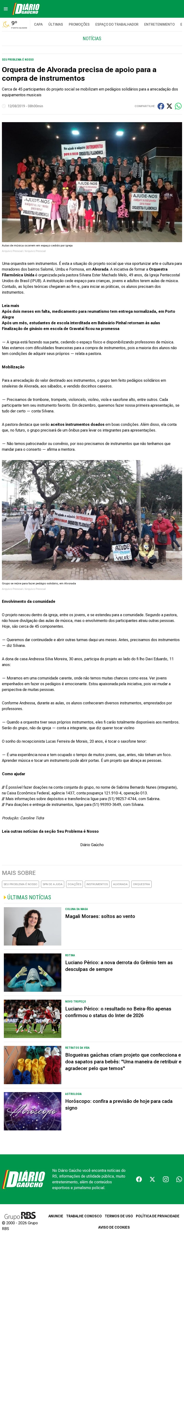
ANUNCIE (55, 1216)
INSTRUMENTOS (97, 884)
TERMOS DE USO (119, 1216)
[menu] (6, 9)
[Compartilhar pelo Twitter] (169, 106)
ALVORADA (120, 884)
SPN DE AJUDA (53, 884)
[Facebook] (139, 1179)
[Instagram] (166, 1179)
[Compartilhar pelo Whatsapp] (178, 106)
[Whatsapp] (179, 1179)
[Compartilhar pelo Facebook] (160, 106)
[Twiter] (152, 1179)
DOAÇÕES (74, 884)
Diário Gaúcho (92, 845)
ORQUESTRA (141, 884)
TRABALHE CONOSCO (84, 1216)
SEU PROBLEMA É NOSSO (20, 884)
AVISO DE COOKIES (114, 1227)
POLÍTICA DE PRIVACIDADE (157, 1216)
